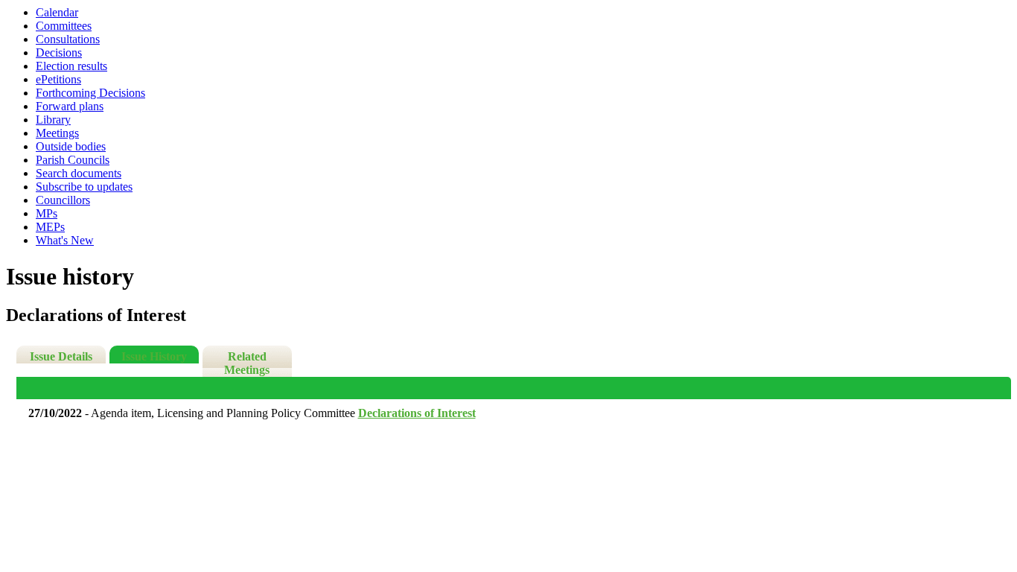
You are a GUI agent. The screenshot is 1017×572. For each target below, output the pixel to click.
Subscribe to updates (84, 186)
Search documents (78, 173)
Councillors (63, 200)
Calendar (57, 12)
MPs (46, 213)
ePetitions (58, 79)
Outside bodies (71, 146)
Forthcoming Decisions (90, 92)
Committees (64, 25)
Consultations (68, 39)
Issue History (154, 356)
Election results (71, 66)
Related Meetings (247, 363)
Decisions (59, 52)
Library (53, 119)
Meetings (57, 133)
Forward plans (69, 106)
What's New (65, 240)
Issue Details (61, 356)
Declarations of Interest (417, 413)
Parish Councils (72, 159)
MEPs (50, 226)
